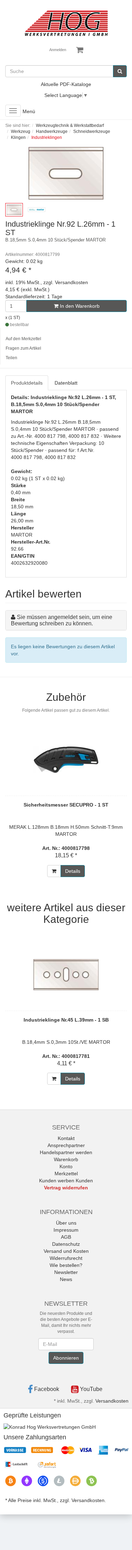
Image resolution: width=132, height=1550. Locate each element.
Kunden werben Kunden (66, 1180)
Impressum (66, 1230)
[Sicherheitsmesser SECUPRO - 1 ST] (66, 760)
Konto (66, 1166)
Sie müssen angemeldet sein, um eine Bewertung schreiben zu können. (61, 620)
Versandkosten (111, 1401)
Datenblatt (66, 383)
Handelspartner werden (66, 1152)
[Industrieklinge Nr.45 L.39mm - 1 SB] (66, 975)
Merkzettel (66, 1173)
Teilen (11, 357)
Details (72, 871)
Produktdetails (27, 383)
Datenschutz (66, 1244)
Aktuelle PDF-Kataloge (66, 84)
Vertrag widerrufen (66, 1187)
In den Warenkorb (79, 306)
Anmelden (57, 50)
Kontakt (66, 1138)
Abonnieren (66, 1358)
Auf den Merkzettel (23, 338)
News (66, 1279)
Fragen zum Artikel (23, 348)
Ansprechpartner (66, 1145)
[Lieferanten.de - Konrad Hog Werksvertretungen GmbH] (50, 1426)
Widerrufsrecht (66, 1258)
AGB (66, 1237)
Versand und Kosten (66, 1251)
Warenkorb (66, 1159)
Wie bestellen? (66, 1265)
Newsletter (66, 1272)
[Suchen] (120, 71)
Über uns (66, 1223)
